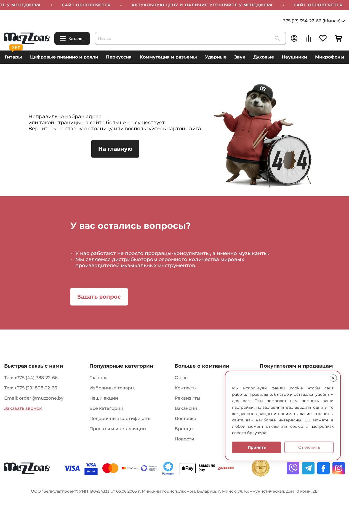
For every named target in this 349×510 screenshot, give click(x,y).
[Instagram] (338, 468)
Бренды (184, 428)
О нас (181, 377)
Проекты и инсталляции (117, 428)
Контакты (186, 388)
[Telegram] (308, 468)
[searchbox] (190, 38)
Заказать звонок (23, 408)
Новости (184, 439)
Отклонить (309, 447)
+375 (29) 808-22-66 (35, 388)
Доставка (185, 418)
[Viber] (293, 468)
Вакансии (186, 408)
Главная (98, 377)
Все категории (106, 408)
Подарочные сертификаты (120, 418)
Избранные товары (111, 388)
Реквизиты (187, 398)
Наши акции (103, 398)
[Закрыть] (333, 378)
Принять (257, 447)
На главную (115, 148)
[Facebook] (323, 468)
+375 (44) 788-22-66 (36, 377)
